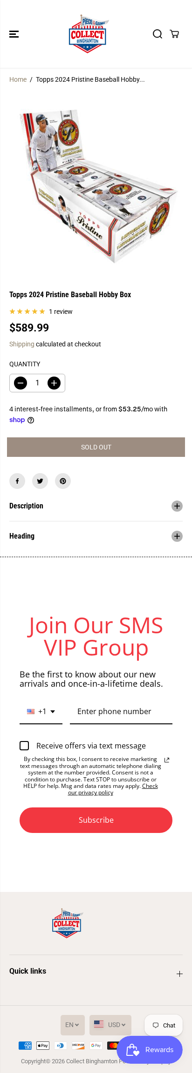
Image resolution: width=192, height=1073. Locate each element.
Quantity (24, 364)
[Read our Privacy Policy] (166, 760)
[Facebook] (17, 481)
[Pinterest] (63, 481)
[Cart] (174, 34)
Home (18, 79)
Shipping (21, 344)
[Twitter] (40, 481)
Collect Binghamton (91, 1061)
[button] (15, 34)
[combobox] (41, 712)
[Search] (157, 34)
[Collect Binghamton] (89, 33)
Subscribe (96, 820)
